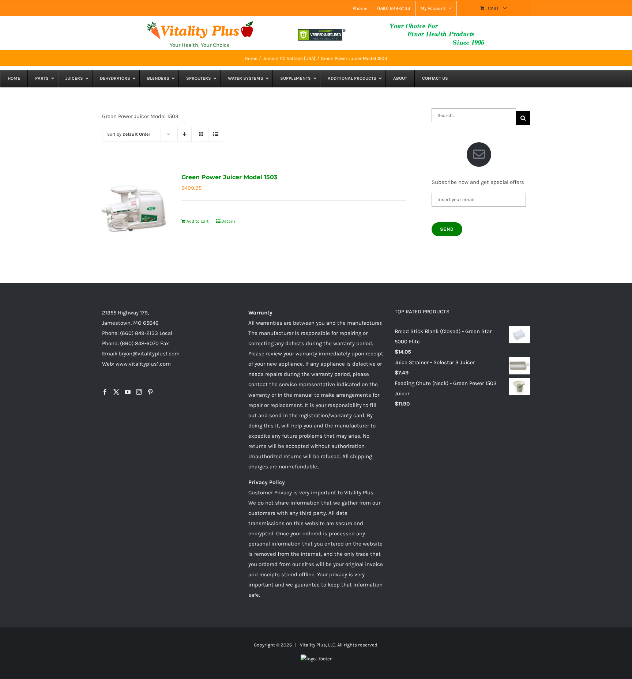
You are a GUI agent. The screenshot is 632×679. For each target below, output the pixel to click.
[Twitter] (116, 392)
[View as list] (215, 134)
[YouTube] (128, 392)
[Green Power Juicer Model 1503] (133, 207)
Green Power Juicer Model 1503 (229, 177)
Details (228, 221)
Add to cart (198, 221)
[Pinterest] (150, 392)
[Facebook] (105, 392)
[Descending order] (184, 134)
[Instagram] (139, 392)
